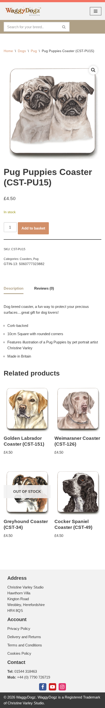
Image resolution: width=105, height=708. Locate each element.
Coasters (26, 259)
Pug (34, 51)
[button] (93, 70)
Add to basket (33, 228)
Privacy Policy (18, 628)
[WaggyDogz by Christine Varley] (22, 11)
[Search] (64, 27)
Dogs (22, 51)
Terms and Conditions (24, 645)
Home (8, 51)
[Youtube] (52, 686)
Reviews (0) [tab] (44, 288)
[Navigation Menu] (95, 11)
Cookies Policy (19, 653)
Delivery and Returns (24, 637)
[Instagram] (62, 686)
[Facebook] (42, 686)
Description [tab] (13, 288)
